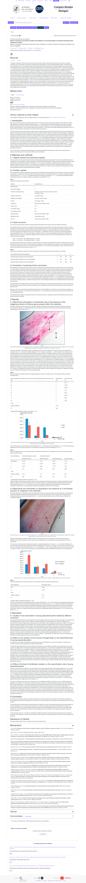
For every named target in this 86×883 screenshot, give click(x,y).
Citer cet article (20, 95)
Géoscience (40, 0)
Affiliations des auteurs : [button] (15, 109)
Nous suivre (51, 880)
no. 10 (35, 27)
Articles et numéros (21, 18)
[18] (62, 677)
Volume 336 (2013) (27, 27)
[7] (43, 127)
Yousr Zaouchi (13, 48)
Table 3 (19, 352)
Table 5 (34, 547)
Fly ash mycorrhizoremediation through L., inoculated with (31, 865)
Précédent (13, 27)
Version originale (15, 35)
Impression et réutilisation (66, 18)
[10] (61, 140)
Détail (12, 95)
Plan (12, 32)
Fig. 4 (56, 544)
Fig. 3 (37, 496)
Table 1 (54, 175)
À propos (12, 18)
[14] (55, 275)
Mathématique (21, 0)
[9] (38, 137)
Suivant (46, 27)
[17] (12, 674)
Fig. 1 (28, 309)
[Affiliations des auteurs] (42, 48)
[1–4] (39, 124)
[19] (69, 686)
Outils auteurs (54, 18)
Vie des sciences (63, 0)
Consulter (11, 22)
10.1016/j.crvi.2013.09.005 (19, 104)
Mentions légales (58, 880)
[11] (29, 650)
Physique (34, 0)
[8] (46, 134)
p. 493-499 (41, 27)
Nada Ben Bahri (22, 48)
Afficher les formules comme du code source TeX (65, 35)
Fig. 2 (53, 352)
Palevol (46, 0)
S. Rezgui (30, 48)
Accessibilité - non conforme (41, 880)
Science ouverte (32, 18)
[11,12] (68, 143)
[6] (22, 127)
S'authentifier (43, 834)
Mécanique (28, 0)
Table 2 (34, 247)
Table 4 (41, 446)
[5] (49, 126)
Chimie (50, 0)
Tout (65, 22)
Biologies (56, 0)
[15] (54, 276)
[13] (41, 231)
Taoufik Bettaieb (37, 48)
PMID (12, 102)
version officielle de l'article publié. (57, 117)
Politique (27, 816)
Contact (64, 880)
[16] (27, 629)
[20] (22, 693)
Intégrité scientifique (43, 18)
